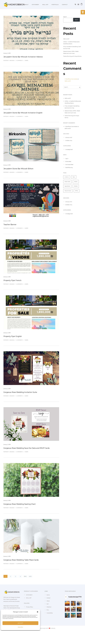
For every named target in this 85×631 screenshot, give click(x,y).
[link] (83, 12)
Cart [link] (48, 604)
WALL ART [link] (45, 4)
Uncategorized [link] (69, 149)
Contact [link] (65, 4)
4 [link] (20, 576)
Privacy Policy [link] (29, 607)
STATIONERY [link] (35, 4)
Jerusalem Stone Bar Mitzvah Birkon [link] (18, 169)
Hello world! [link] (66, 39)
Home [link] (19, 4)
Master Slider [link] (67, 181)
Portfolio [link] (76, 186)
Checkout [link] (49, 607)
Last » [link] (30, 576)
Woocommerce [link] (68, 190)
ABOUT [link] (26, 4)
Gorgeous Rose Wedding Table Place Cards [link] (21, 560)
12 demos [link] (67, 177)
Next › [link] (25, 576)
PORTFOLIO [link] (55, 4)
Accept (20, 623)
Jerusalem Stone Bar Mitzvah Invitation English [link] (22, 113)
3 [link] (15, 576)
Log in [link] (66, 158)
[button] (37, 612)
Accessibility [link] (50, 613)
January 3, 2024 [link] (6, 53)
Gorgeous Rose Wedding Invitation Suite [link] (20, 392)
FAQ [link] (48, 610)
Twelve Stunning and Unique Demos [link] (72, 56)
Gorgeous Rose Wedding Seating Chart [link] (19, 504)
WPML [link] (76, 190)
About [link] (48, 601)
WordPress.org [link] (69, 167)
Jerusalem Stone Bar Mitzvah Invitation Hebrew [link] (23, 57)
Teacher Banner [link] (9, 225)
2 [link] (10, 576)
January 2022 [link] (68, 137)
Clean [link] (74, 177)
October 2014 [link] (68, 140)
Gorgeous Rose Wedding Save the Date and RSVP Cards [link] (26, 448)
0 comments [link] (19, 60)
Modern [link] (75, 181)
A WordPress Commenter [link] (71, 79)
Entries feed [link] (68, 161)
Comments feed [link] (69, 164)
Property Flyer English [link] (12, 336)
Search (65, 16)
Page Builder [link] (67, 186)
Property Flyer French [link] (12, 280)
